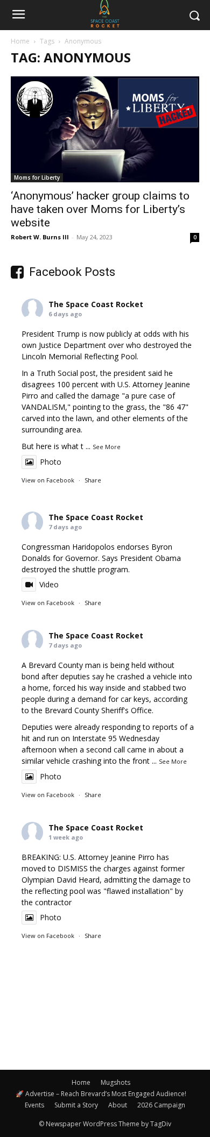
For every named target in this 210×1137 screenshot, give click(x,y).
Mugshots (115, 1082)
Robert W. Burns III (40, 237)
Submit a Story (76, 1105)
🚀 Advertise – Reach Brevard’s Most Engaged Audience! (101, 1093)
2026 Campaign (161, 1105)
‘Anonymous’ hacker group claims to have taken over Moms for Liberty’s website (100, 209)
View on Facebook (48, 480)
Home (20, 41)
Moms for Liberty (37, 177)
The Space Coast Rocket (95, 304)
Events (34, 1105)
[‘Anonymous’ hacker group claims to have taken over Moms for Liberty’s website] (105, 129)
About (117, 1105)
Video (49, 584)
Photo (50, 462)
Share (93, 480)
